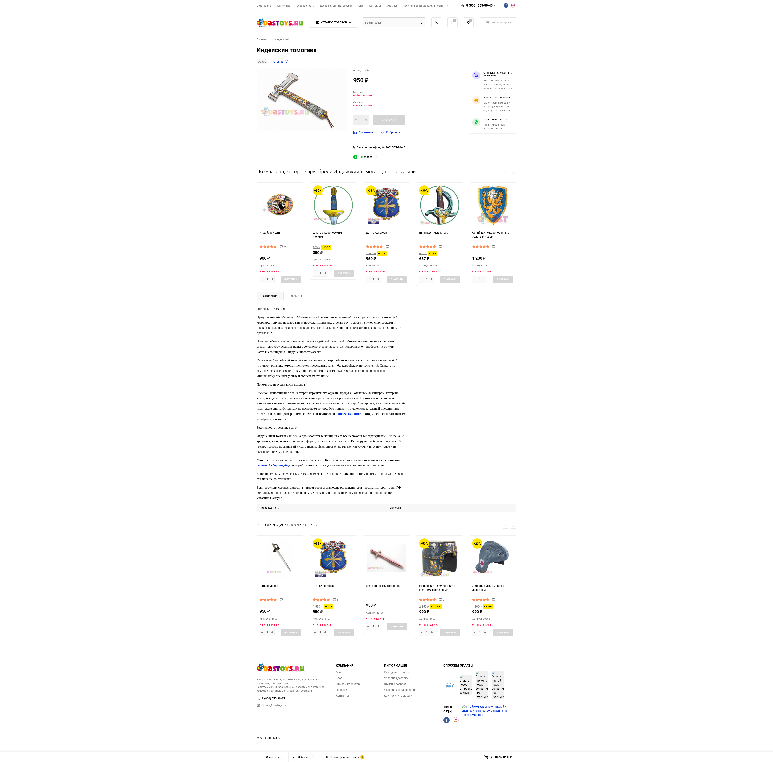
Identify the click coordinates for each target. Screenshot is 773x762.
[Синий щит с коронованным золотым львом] (492, 205)
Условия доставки (396, 678)
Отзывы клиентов (348, 684)
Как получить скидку (398, 695)
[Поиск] (420, 22)
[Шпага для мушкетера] (439, 205)
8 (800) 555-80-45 (393, 147)
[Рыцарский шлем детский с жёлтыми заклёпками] (439, 558)
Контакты (375, 5)
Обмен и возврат (395, 684)
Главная (262, 39)
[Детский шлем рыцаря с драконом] (492, 558)
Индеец (279, 39)
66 (285, 246)
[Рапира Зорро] (280, 558)
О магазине (264, 5)
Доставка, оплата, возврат (336, 5)
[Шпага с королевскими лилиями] (333, 205)
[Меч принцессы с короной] (386, 558)
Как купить (283, 5)
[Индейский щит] (280, 205)
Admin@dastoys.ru (274, 705)
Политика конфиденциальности (423, 5)
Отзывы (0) (280, 61)
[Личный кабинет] (436, 22)
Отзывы (392, 5)
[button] (513, 172)
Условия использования (400, 689)
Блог (339, 678)
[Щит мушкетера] (386, 205)
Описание (270, 296)
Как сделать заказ (396, 672)
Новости (341, 689)
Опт (360, 5)
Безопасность (305, 5)
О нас (339, 672)
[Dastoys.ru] (293, 668)
